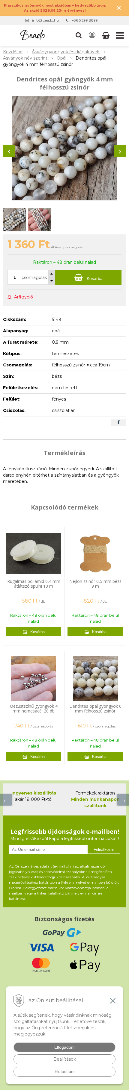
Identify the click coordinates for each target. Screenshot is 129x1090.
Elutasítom (65, 1071)
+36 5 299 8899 (85, 20)
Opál (61, 58)
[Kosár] (106, 35)
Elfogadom (64, 1047)
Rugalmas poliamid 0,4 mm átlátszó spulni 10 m (33, 583)
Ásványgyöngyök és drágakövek (66, 51)
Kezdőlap (12, 51)
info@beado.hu (45, 20)
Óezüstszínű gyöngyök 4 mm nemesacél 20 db (34, 708)
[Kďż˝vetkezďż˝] (123, 800)
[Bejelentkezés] (92, 35)
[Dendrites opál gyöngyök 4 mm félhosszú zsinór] (64, 148)
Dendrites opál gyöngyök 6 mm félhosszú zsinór (95, 708)
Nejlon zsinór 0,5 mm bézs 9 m (95, 583)
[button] (78, 35)
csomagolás (34, 277)
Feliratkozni (104, 849)
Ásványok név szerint (25, 58)
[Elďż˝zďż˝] (6, 800)
